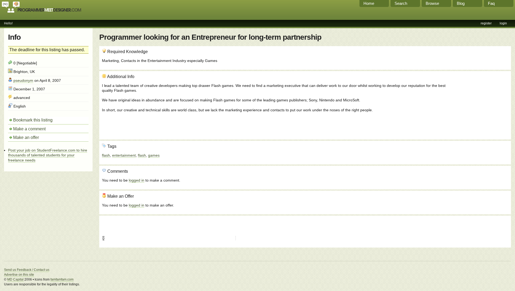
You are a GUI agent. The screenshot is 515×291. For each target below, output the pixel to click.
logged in (136, 180)
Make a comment (29, 129)
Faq (491, 3)
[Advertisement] (479, 103)
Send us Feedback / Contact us (26, 270)
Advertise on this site (19, 275)
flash (106, 155)
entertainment (124, 155)
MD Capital (15, 279)
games (154, 155)
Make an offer (26, 137)
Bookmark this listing (33, 120)
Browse (432, 3)
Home (368, 3)
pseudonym (23, 80)
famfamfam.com (61, 279)
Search (401, 3)
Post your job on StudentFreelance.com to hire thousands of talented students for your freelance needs (47, 155)
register (486, 23)
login (503, 23)
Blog (461, 3)
